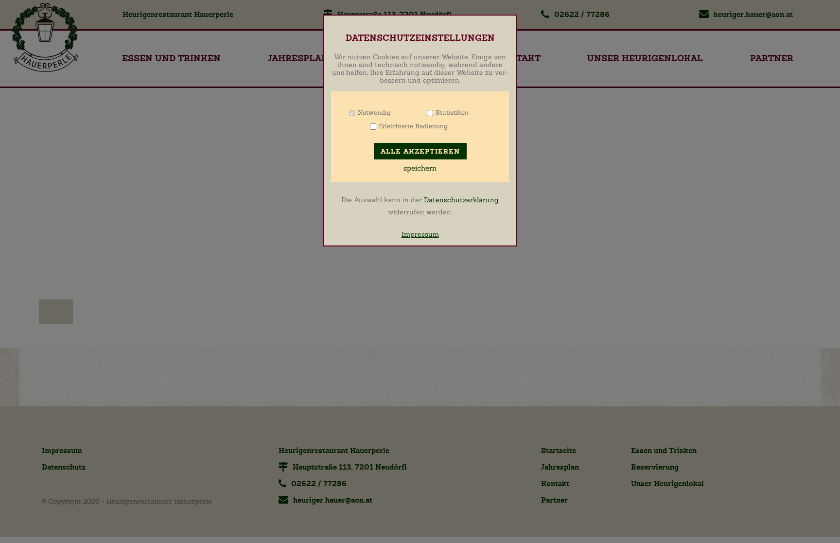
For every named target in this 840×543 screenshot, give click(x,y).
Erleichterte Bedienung (413, 126)
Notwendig (374, 112)
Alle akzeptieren (420, 151)
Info (403, 112)
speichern (420, 168)
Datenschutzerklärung (461, 199)
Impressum (420, 234)
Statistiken (452, 112)
